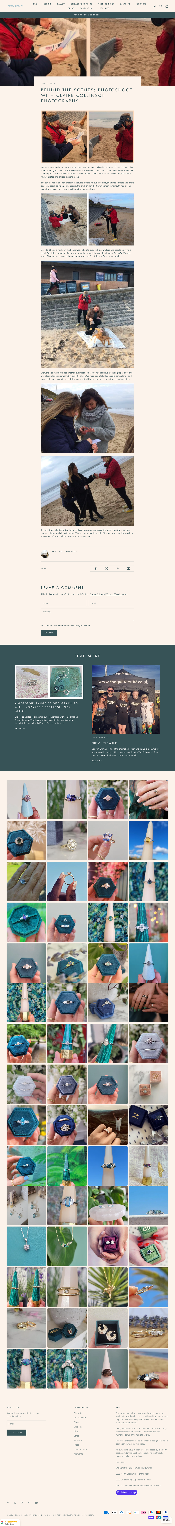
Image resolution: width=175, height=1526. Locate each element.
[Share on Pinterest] (117, 568)
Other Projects (80, 1449)
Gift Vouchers (80, 1417)
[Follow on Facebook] (8, 1502)
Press (76, 1445)
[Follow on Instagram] (22, 1502)
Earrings (125, 4)
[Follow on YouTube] (36, 1502)
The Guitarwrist (101, 737)
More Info (103, 8)
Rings (71, 8)
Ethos (76, 1435)
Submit (49, 633)
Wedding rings (106, 4)
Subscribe (16, 1432)
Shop (76, 1422)
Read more (20, 728)
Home (34, 4)
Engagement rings (81, 4)
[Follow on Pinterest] (29, 1502)
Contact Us (86, 8)
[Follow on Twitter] (15, 1502)
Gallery (61, 4)
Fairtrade (78, 1440)
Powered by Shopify (84, 1515)
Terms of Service (114, 594)
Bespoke (47, 4)
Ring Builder (94, 15)
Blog (76, 1431)
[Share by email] (128, 568)
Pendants (141, 4)
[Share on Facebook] (95, 568)
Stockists (78, 1413)
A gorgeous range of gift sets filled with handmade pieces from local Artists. (46, 707)
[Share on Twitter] (106, 568)
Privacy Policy (96, 594)
